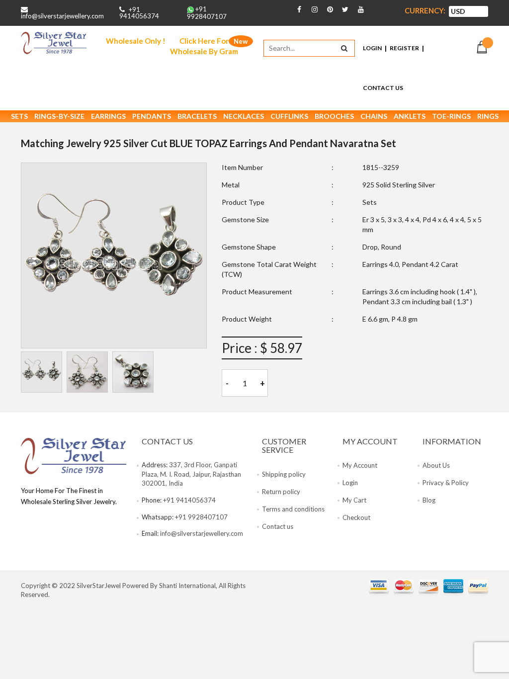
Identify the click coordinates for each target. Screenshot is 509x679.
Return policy (281, 492)
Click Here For (204, 46)
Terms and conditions (293, 509)
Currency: (425, 10)
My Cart (354, 500)
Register (404, 48)
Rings (488, 116)
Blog (429, 500)
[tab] (41, 372)
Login (372, 48)
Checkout (356, 517)
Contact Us (383, 87)
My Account (359, 465)
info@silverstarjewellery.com (62, 16)
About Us (436, 465)
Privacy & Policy (446, 483)
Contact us (277, 526)
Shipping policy (284, 474)
